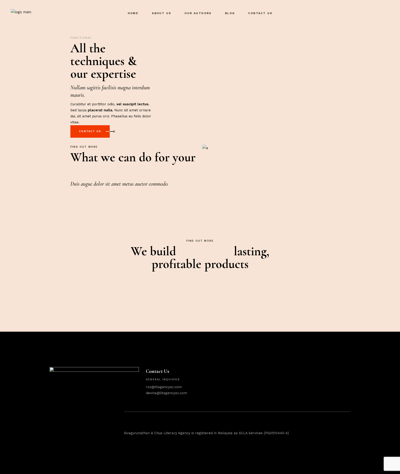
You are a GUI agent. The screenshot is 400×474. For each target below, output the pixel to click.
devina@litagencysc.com (166, 393)
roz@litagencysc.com (164, 387)
